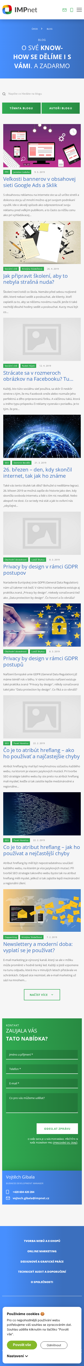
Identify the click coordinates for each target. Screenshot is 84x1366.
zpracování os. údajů (65, 1142)
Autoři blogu (60, 108)
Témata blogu (21, 108)
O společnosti (42, 1282)
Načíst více (39, 994)
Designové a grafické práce (42, 1261)
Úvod (35, 29)
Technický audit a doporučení (42, 1272)
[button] (79, 9)
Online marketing (42, 1251)
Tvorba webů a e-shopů (42, 1241)
